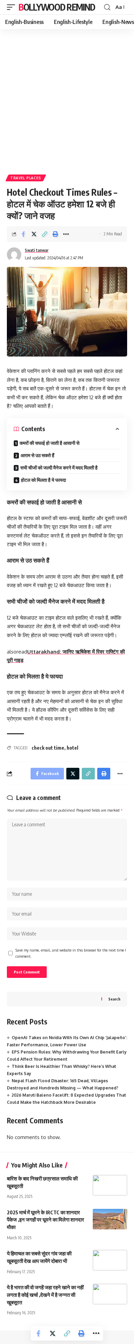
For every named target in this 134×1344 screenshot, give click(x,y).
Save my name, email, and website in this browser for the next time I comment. (70, 953)
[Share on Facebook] (23, 234)
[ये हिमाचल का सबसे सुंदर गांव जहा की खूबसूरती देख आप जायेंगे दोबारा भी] (110, 1260)
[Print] (55, 234)
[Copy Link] (44, 234)
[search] (107, 7)
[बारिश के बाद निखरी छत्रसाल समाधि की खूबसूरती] (110, 1185)
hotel (72, 748)
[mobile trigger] (13, 7)
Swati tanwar (36, 250)
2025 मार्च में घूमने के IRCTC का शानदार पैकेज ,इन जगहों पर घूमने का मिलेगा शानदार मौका (45, 1219)
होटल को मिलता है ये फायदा (43, 480)
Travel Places (25, 178)
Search (114, 999)
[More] (66, 234)
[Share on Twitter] (34, 234)
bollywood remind (57, 7)
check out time (48, 748)
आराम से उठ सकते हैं (37, 455)
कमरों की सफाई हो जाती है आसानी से (49, 443)
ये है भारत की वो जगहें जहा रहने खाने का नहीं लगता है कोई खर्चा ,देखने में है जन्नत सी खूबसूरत (45, 1294)
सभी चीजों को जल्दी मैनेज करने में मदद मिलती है (59, 467)
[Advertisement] (67, 99)
